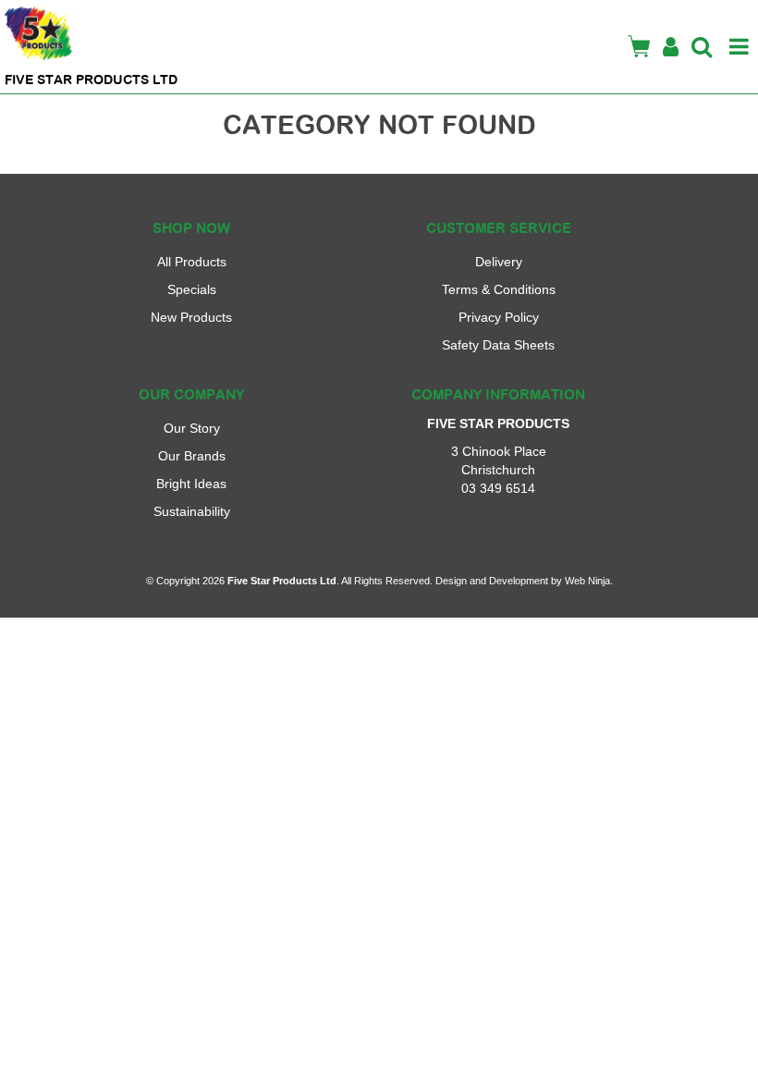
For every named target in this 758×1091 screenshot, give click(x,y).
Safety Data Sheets (498, 344)
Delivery (498, 261)
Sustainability (191, 511)
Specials (191, 289)
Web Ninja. (589, 580)
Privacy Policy (498, 317)
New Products (191, 317)
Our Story (192, 428)
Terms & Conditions (499, 289)
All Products (191, 261)
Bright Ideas (191, 483)
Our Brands (192, 455)
